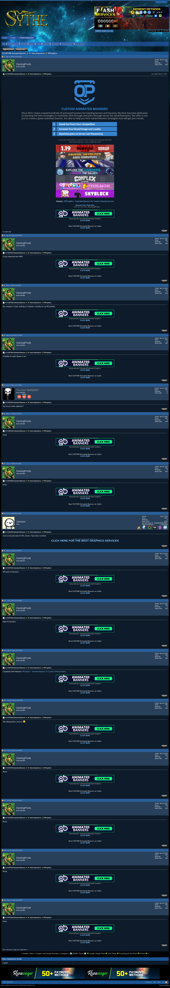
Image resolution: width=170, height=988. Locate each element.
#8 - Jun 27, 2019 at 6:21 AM (12, 513)
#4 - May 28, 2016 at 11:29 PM (13, 335)
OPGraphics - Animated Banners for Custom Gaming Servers (89, 201)
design (38, 44)
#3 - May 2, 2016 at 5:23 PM (12, 285)
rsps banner (55, 44)
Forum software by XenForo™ (18, 985)
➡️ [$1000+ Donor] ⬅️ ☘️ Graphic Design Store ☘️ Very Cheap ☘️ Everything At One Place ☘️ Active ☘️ (108, 953)
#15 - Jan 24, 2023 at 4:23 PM (13, 850)
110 (166, 389)
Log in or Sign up (161, 2)
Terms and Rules (164, 985)
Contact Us (148, 982)
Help (154, 982)
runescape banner (67, 44)
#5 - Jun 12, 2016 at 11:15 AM (13, 385)
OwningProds (23, 64)
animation (24, 44)
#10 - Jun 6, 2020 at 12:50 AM (13, 600)
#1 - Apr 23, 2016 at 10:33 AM (12, 56)
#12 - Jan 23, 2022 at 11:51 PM (13, 700)
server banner (80, 44)
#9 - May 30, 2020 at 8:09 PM (12, 550)
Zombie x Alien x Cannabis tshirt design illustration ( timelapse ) (46, 953)
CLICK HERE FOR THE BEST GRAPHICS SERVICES (85, 540)
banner (31, 44)
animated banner (13, 44)
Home (159, 982)
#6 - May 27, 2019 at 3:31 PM (12, 413)
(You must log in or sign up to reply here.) (14, 949)
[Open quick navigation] (167, 38)
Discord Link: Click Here (85, 205)
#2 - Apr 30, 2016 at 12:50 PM (13, 235)
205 (166, 61)
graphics (46, 44)
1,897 (166, 518)
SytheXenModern (8, 982)
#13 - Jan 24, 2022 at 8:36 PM (13, 750)
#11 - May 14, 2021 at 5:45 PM (13, 650)
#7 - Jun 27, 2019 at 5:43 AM (12, 463)
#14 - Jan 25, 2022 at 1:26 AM (13, 800)
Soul (4, 232)
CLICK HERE (85, 220)
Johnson (21, 521)
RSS (166, 982)
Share (164, 231)
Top (163, 982)
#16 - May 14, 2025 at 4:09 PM (13, 900)
